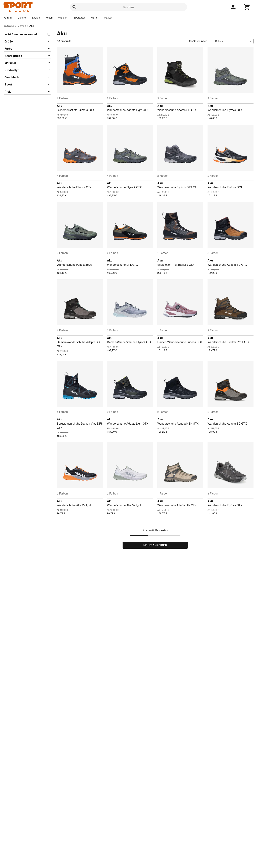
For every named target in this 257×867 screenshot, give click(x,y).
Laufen (36, 17)
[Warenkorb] (247, 6)
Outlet (94, 17)
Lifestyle (22, 17)
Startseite (8, 25)
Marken (108, 17)
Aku (59, 106)
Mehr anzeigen (155, 545)
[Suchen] (74, 7)
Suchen (128, 7)
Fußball (7, 17)
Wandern (63, 17)
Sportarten (79, 17)
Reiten (49, 17)
